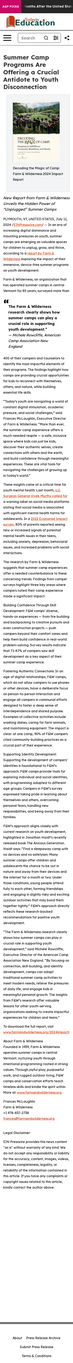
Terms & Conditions (36, 1356)
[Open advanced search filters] (56, 38)
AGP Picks (10, 6)
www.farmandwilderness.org (39, 1092)
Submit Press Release (36, 1347)
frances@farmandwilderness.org (29, 1118)
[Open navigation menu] (7, 38)
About (17, 1338)
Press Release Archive (43, 1338)
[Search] (46, 38)
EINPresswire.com (28, 225)
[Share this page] (67, 38)
